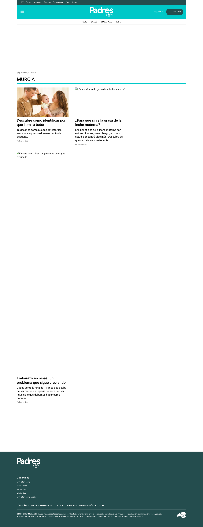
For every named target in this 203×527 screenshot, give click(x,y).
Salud (94, 22)
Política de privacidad (41, 506)
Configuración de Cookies (91, 506)
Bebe (118, 22)
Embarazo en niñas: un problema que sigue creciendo (41, 380)
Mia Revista (21, 493)
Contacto (59, 506)
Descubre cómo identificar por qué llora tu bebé (41, 122)
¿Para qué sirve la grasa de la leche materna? (98, 122)
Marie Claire (22, 486)
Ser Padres (21, 489)
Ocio (84, 22)
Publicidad (72, 506)
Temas (25, 73)
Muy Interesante (23, 482)
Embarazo (106, 22)
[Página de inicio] (18, 73)
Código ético (23, 506)
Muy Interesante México (27, 497)
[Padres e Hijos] (28, 467)
